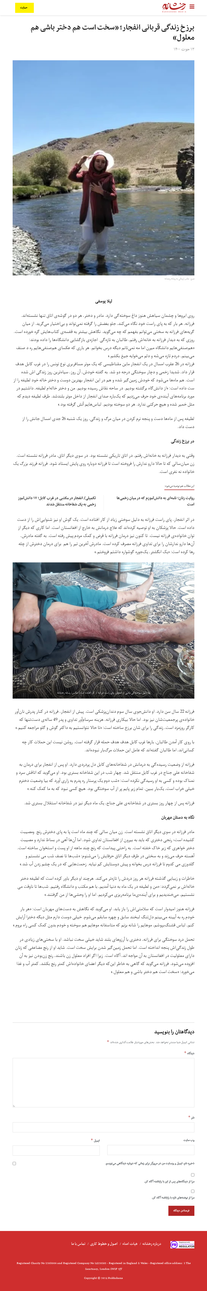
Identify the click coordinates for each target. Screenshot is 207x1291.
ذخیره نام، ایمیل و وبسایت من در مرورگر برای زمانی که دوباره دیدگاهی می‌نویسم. (149, 1163)
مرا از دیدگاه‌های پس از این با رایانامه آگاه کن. (169, 1181)
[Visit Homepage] (174, 8)
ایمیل (95, 1140)
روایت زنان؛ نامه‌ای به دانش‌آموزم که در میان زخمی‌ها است (155, 501)
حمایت (24, 7)
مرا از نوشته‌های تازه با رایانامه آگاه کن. (172, 1197)
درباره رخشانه (151, 1244)
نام (191, 1117)
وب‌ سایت (189, 1140)
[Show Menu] (192, 7)
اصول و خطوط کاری (104, 1244)
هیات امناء (130, 1244)
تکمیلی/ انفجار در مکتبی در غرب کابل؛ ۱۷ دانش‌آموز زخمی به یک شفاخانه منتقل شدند (57, 501)
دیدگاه (189, 1053)
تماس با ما (78, 1244)
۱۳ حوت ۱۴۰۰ (184, 49)
